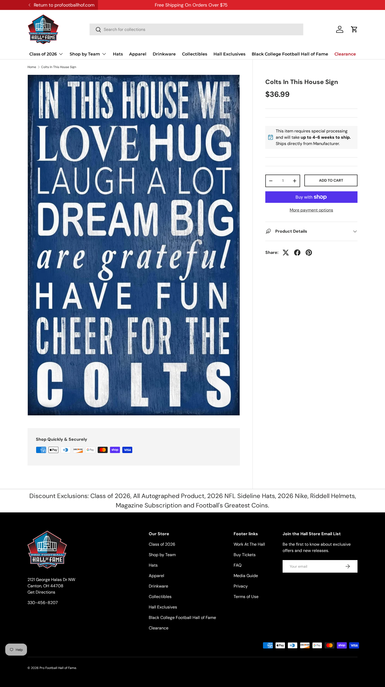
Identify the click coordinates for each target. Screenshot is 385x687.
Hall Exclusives (229, 54)
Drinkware (164, 54)
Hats (118, 54)
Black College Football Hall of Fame (290, 54)
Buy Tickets (245, 554)
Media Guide (246, 575)
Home (32, 67)
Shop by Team (85, 54)
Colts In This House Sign (58, 67)
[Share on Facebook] (297, 252)
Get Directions (41, 592)
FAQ (237, 565)
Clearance (345, 54)
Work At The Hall (249, 544)
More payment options (311, 210)
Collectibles (194, 54)
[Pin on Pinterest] (309, 252)
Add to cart (331, 180)
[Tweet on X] (286, 252)
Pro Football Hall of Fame (58, 668)
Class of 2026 (43, 54)
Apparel (137, 54)
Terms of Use (246, 596)
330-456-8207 (43, 602)
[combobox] (196, 29)
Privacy (241, 586)
